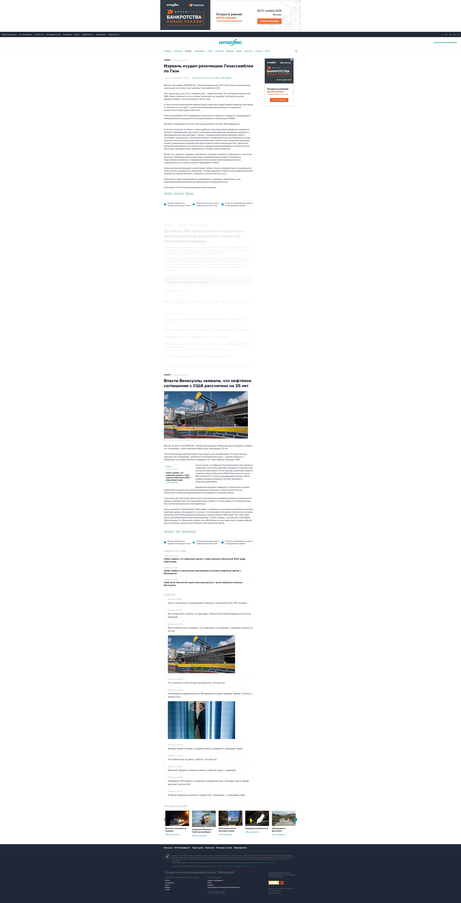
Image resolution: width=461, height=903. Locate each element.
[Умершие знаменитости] (257, 825)
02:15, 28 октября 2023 (180, 60)
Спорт (210, 51)
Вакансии (210, 848)
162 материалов (278, 834)
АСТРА (167, 890)
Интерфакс (230, 42)
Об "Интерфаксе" (26, 34)
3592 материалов (199, 836)
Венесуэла (169, 532)
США (178, 532)
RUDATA (210, 885)
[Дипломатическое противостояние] (230, 825)
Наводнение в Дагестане (278, 829)
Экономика (199, 51)
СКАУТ (167, 885)
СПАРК (167, 881)
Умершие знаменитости (256, 828)
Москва (230, 51)
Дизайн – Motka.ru (274, 893)
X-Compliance (169, 883)
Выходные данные (274, 891)
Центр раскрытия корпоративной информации (223, 887)
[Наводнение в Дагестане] (284, 825)
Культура (220, 51)
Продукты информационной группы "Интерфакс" (200, 872)
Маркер (167, 887)
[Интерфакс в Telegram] (212, 892)
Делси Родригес (188, 532)
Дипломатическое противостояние (227, 829)
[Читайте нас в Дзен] (209, 892)
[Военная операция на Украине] (177, 825)
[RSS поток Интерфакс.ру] (219, 892)
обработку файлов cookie (267, 863)
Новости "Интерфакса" (215, 881)
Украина (184, 291)
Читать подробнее (178, 478)
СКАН (209, 883)
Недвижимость (87, 34)
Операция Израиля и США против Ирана (202, 830)
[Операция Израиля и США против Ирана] (204, 826)
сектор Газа (179, 194)
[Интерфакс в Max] (223, 892)
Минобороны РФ (172, 291)
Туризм (76, 34)
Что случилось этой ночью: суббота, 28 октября (211, 78)
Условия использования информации (281, 888)
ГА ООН (168, 194)
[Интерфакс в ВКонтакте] (216, 892)
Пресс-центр (198, 848)
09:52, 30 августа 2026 (180, 375)
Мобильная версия (9, 34)
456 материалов (252, 832)
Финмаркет (67, 34)
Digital (239, 51)
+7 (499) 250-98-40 (230, 866)
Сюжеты (259, 51)
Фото (267, 51)
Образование (101, 34)
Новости (248, 51)
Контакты (168, 848)
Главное (167, 51)
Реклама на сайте (224, 848)
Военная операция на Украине (192, 225)
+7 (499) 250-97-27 (247, 866)
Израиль (189, 194)
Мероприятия (114, 34)
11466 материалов (172, 834)
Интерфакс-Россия (53, 34)
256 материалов (225, 834)
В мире (188, 51)
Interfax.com (39, 34)
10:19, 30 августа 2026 (216, 225)
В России (178, 51)
